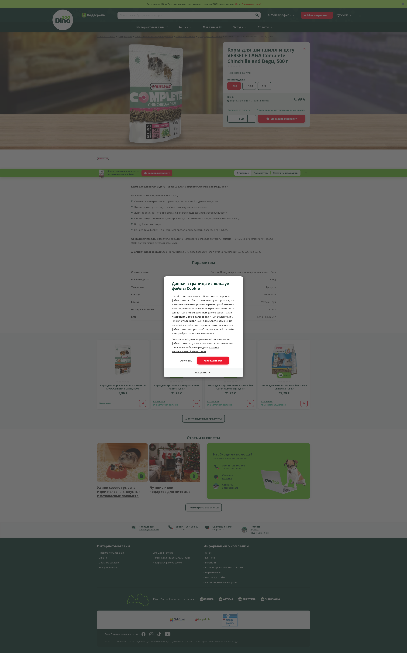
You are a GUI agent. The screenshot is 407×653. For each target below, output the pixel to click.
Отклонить (186, 360)
